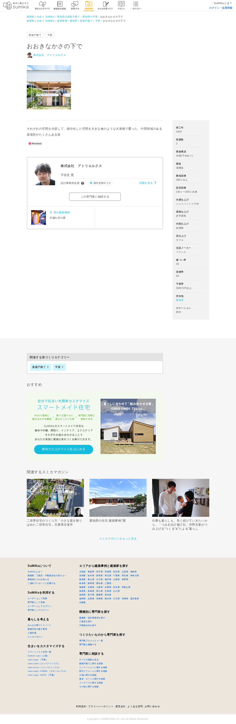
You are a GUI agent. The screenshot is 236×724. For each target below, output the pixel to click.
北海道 (82, 571)
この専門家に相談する (95, 196)
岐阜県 (82, 583)
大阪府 (99, 587)
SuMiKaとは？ (35, 571)
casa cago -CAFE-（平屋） (42, 675)
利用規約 (81, 706)
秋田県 (116, 571)
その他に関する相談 (89, 686)
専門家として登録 (36, 602)
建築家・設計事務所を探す (92, 618)
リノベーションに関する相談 (93, 667)
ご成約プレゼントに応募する (42, 583)
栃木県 (91, 575)
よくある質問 (135, 706)
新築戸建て (35, 35)
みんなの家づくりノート (39, 625)
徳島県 (82, 595)
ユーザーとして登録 (37, 598)
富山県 (91, 579)
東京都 (125, 575)
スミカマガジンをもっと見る (118, 538)
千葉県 (116, 575)
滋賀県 (82, 587)
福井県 (108, 579)
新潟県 (82, 579)
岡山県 (99, 591)
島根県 (91, 591)
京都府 (91, 587)
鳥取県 (82, 591)
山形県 (125, 571)
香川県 (91, 595)
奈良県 (116, 587)
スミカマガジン (35, 637)
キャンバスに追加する (51, 83)
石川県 (99, 579)
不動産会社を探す (88, 625)
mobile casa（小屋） (38, 656)
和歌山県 (126, 587)
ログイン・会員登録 (220, 7)
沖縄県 (82, 602)
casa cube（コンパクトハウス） (44, 663)
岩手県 (99, 571)
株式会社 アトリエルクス (49, 55)
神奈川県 (134, 575)
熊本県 (108, 598)
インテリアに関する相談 (91, 683)
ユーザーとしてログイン (39, 606)
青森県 (91, 571)
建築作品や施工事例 (37, 629)
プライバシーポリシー (100, 706)
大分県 (116, 598)
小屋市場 (32, 633)
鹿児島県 (134, 598)
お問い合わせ (152, 706)
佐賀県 (91, 598)
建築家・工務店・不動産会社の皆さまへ (47, 575)
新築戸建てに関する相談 (91, 663)
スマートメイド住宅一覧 (39, 652)
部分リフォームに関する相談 (93, 671)
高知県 (108, 595)
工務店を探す (85, 621)
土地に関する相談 (88, 675)
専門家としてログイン (38, 610)
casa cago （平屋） (38, 660)
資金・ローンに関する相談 (92, 679)
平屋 (49, 35)
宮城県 (108, 571)
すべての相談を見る (89, 660)
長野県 (125, 579)
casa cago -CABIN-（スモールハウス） (47, 671)
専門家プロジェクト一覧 (91, 640)
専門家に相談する (91, 653)
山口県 (116, 591)
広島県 (108, 591)
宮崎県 (125, 598)
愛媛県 (99, 595)
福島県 (133, 571)
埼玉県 (108, 575)
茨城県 (82, 575)
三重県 (108, 583)
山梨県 (116, 579)
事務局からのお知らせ (38, 579)
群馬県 (99, 575)
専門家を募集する (88, 644)
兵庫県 (108, 587)
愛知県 (180, 300)
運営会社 (120, 706)
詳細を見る (146, 182)
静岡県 (91, 583)
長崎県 (99, 598)
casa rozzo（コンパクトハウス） (44, 667)
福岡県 (82, 598)
